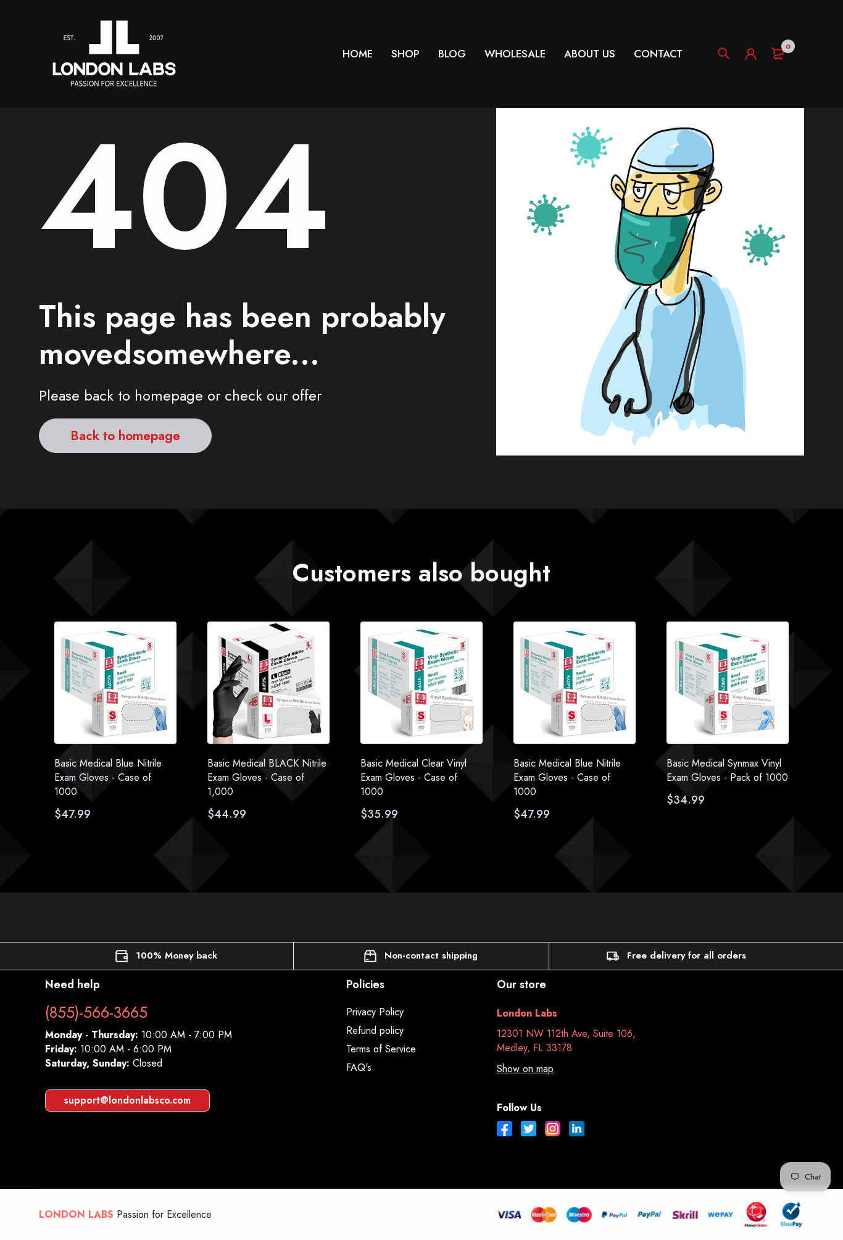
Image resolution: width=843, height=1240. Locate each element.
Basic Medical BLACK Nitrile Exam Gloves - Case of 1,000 (266, 777)
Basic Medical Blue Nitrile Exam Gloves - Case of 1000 (108, 777)
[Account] (750, 54)
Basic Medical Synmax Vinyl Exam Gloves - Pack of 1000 (727, 770)
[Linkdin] (576, 1130)
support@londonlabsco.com (127, 1100)
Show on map (525, 1069)
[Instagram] (552, 1130)
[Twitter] (528, 1130)
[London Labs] (114, 54)
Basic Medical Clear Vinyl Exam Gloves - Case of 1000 (413, 777)
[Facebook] (504, 1130)
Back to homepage (125, 436)
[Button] (723, 54)
